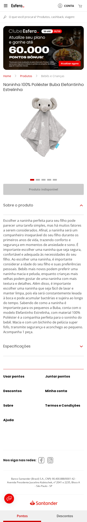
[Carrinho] (81, 5)
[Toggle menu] (5, 5)
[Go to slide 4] (49, 180)
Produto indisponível (43, 189)
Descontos (65, 516)
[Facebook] (41, 460)
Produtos (26, 76)
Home (7, 76)
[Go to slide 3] (43, 180)
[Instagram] (50, 460)
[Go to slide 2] (38, 180)
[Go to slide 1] (32, 180)
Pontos (22, 516)
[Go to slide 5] (55, 180)
